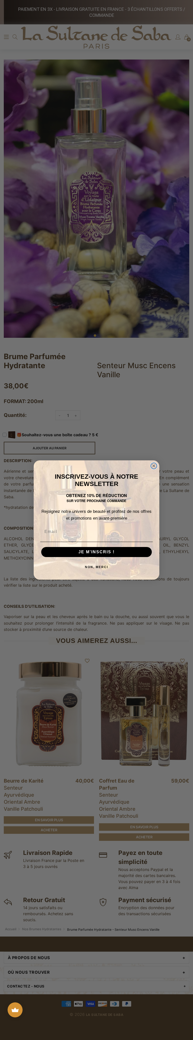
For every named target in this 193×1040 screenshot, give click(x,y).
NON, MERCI (96, 567)
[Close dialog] (154, 466)
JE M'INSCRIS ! (96, 552)
